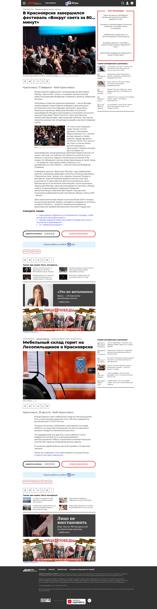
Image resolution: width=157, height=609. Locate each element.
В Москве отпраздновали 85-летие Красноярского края (79, 276)
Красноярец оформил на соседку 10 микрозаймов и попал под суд (81, 506)
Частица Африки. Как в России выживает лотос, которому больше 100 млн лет (120, 375)
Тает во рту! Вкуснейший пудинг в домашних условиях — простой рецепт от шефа (119, 367)
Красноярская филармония (68, 76)
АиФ (35, 401)
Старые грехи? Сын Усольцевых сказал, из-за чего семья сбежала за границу (120, 382)
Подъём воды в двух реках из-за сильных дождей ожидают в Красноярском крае (44, 507)
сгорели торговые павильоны (48, 455)
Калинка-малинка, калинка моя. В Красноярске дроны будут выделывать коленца (81, 270)
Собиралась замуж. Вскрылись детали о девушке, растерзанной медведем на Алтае (119, 76)
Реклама (52, 569)
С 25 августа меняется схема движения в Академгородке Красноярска (43, 500)
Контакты (42, 569)
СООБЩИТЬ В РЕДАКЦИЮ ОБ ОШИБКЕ (81, 569)
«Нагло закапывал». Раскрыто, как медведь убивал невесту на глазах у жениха (120, 344)
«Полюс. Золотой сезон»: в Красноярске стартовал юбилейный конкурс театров (43, 270)
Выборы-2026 (62, 569)
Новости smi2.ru (30, 332)
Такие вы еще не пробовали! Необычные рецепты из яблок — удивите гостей (116, 17)
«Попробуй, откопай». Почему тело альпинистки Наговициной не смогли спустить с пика (120, 68)
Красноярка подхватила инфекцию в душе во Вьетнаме (115, 54)
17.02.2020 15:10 (28, 9)
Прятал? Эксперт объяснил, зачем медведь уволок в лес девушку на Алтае (119, 91)
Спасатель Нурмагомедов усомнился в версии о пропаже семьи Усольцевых (116, 26)
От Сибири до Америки (50, 225)
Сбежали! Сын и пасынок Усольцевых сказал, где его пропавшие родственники (120, 98)
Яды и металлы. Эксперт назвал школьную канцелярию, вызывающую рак (118, 83)
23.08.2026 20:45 (28, 339)
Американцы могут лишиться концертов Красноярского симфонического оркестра (43, 277)
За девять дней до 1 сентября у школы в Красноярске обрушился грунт (115, 45)
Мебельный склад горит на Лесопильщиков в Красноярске (115, 36)
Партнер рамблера (58, 600)
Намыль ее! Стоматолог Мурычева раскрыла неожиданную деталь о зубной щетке (119, 352)
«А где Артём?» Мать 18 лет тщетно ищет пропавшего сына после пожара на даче (119, 106)
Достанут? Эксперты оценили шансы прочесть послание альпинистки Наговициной (120, 359)
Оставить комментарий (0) (78, 234)
